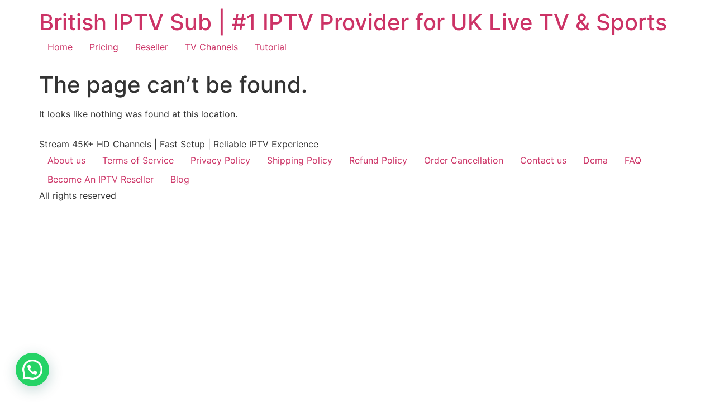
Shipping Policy (299, 160)
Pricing (103, 46)
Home (60, 46)
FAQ (633, 160)
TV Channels (211, 46)
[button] (32, 369)
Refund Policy (378, 160)
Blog (179, 179)
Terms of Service (138, 160)
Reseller (151, 46)
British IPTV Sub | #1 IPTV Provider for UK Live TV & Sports (353, 22)
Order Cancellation (463, 160)
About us (66, 160)
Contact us (543, 160)
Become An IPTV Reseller (100, 179)
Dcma (595, 160)
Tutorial (271, 46)
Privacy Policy (220, 160)
